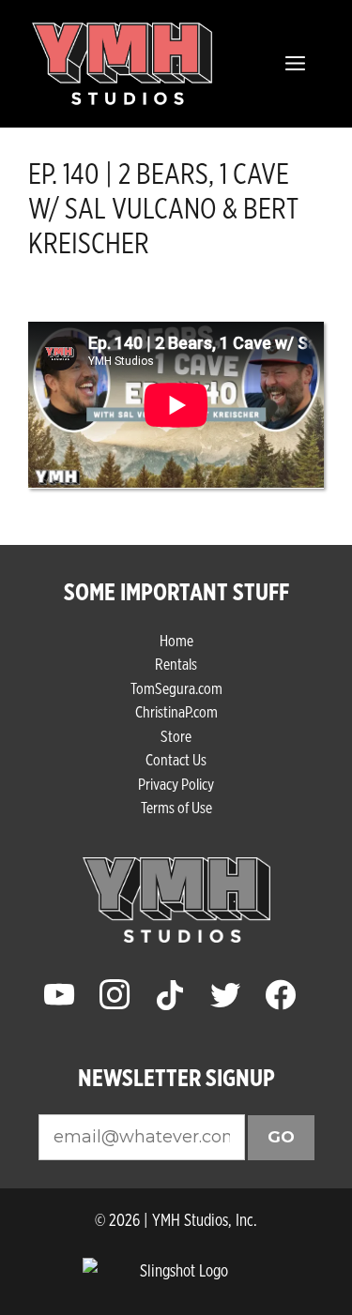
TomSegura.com (176, 688)
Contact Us (176, 759)
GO (281, 1136)
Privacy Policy (176, 783)
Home (176, 640)
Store (176, 736)
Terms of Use (176, 807)
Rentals (176, 663)
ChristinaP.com (176, 711)
